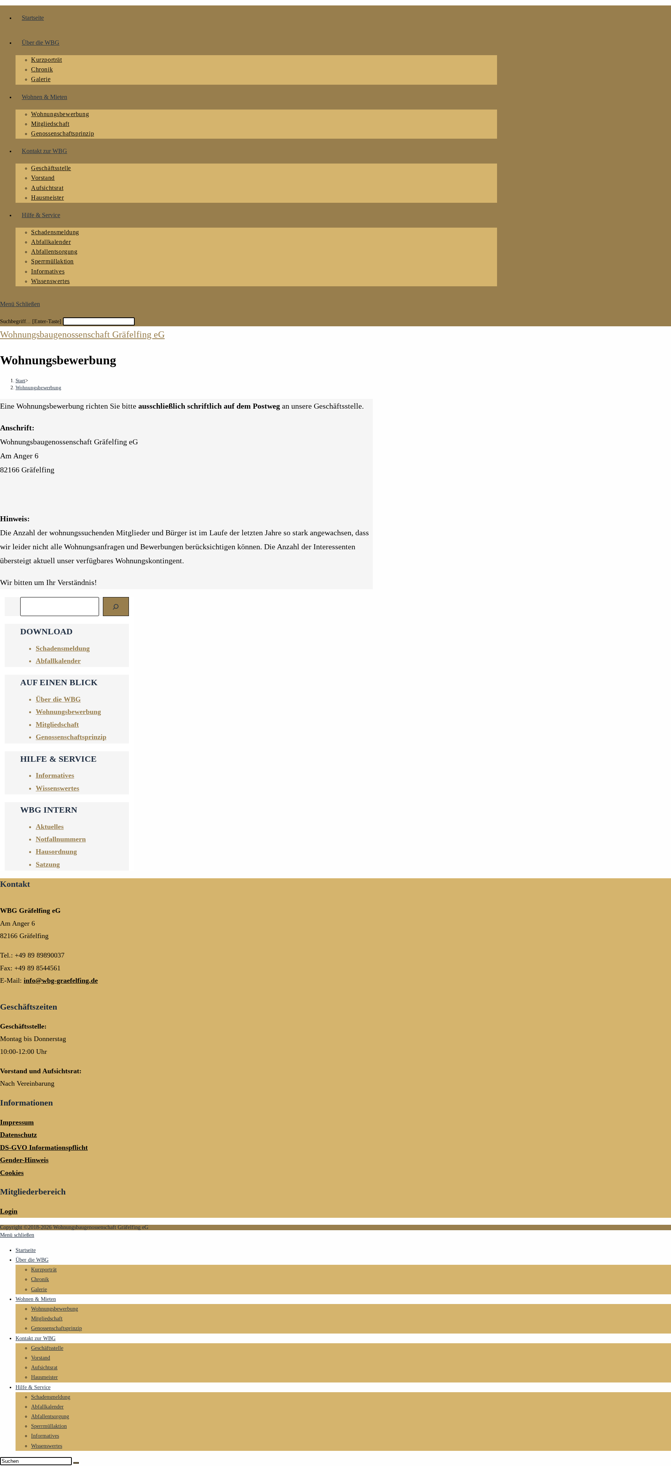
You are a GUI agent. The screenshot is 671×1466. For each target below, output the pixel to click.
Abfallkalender (58, 661)
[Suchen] (116, 606)
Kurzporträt (44, 1270)
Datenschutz (18, 1135)
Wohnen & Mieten (36, 1299)
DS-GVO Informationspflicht (44, 1147)
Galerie (39, 1289)
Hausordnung (56, 851)
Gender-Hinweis (24, 1160)
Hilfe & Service (33, 1387)
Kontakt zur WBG (36, 1338)
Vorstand (40, 1358)
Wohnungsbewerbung (38, 387)
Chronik (40, 1279)
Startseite (26, 1250)
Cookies (12, 1173)
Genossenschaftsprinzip (56, 1328)
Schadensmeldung (50, 1397)
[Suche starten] (76, 1463)
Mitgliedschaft (47, 1318)
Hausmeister (44, 1377)
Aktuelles (50, 827)
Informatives (55, 775)
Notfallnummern (61, 839)
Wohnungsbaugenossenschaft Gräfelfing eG (82, 334)
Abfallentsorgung (50, 1416)
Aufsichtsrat (44, 1367)
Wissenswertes (57, 788)
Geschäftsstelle (47, 1348)
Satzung (48, 864)
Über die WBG (32, 1260)
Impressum (17, 1122)
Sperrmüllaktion (49, 1426)
